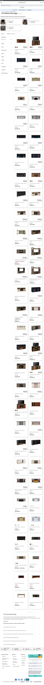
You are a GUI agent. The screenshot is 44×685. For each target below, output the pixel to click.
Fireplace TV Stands (21, 623)
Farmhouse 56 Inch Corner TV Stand (36, 49)
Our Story (14, 656)
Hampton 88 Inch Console (19, 125)
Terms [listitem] (31, 681)
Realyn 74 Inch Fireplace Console (35, 221)
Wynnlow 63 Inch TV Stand (34, 336)
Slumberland (8, 681)
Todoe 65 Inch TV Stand (34, 449)
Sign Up (35, 675)
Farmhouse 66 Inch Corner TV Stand (21, 412)
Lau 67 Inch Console (33, 564)
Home (2, 11)
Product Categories (16, 666)
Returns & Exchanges (6, 666)
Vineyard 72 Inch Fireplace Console (21, 106)
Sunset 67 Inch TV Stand (34, 298)
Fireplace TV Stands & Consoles (33, 20)
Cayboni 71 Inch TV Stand (34, 546)
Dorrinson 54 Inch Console (34, 393)
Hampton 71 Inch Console (34, 124)
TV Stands (15, 623)
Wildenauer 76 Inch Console (19, 87)
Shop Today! (29, 9)
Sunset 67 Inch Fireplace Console (20, 355)
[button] (43, 2)
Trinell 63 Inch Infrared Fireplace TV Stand (36, 241)
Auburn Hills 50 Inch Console (35, 526)
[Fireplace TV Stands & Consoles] (25, 22)
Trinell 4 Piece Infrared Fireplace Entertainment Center (35, 279)
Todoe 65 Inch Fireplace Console (20, 451)
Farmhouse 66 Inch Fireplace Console (35, 356)
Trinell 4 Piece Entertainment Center (36, 259)
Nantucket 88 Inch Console (34, 144)
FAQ (3, 668)
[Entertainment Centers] (3, 28)
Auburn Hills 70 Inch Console (35, 507)
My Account (24, 656)
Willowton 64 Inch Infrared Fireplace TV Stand (21, 222)
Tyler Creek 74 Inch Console (19, 202)
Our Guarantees (5, 661)
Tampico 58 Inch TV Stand (19, 546)
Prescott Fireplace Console (19, 583)
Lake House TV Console (34, 411)
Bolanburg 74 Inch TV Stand (20, 336)
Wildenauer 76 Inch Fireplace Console (35, 69)
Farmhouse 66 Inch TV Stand (35, 183)
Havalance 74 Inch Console (19, 430)
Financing (23, 660)
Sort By (8, 33)
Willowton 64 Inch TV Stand (34, 202)
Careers (14, 664)
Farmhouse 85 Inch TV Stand (35, 374)
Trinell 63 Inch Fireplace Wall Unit (20, 278)
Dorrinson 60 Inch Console (34, 431)
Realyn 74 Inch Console (19, 240)
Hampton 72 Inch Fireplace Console (36, 106)
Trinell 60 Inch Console (19, 393)
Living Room (6, 11)
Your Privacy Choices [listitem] (37, 681)
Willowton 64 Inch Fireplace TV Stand (20, 297)
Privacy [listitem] (27, 681)
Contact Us (4, 656)
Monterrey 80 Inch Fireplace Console (34, 584)
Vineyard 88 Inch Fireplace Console (36, 602)
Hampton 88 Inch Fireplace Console (21, 508)
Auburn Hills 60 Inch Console (20, 526)
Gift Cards (23, 665)
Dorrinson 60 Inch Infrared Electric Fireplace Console (21, 490)
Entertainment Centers (10, 26)
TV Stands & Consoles (10, 20)
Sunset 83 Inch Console (34, 164)
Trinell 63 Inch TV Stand (19, 317)
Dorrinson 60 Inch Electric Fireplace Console (36, 490)
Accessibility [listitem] (22, 681)
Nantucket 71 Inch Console (19, 162)
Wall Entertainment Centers (8, 623)
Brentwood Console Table (19, 602)
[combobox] (22, 5)
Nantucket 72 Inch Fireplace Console (20, 69)
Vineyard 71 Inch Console (34, 87)
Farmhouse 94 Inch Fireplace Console (20, 50)
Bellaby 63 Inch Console (19, 470)
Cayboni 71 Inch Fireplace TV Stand (21, 565)
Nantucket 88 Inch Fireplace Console (20, 145)
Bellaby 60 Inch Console (34, 470)
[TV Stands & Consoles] (3, 22)
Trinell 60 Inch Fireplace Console (20, 259)
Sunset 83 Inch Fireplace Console (20, 183)
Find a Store (24, 658)
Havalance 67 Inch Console (34, 317)
